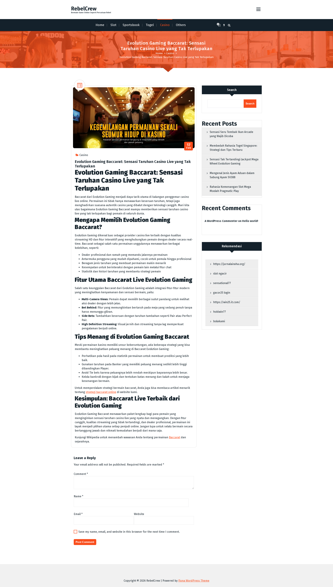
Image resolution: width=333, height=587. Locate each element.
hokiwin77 (219, 311)
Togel (150, 25)
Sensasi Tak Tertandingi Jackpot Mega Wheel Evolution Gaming (234, 161)
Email (78, 514)
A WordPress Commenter (221, 221)
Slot (113, 25)
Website (139, 514)
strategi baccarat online (101, 392)
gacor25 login (221, 292)
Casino (165, 25)
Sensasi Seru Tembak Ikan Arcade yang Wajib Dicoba (231, 134)
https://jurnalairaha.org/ (229, 264)
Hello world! (250, 221)
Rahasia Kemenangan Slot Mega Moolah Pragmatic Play (230, 189)
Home (100, 25)
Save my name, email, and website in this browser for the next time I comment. (129, 531)
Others (181, 25)
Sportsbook (131, 25)
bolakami (219, 321)
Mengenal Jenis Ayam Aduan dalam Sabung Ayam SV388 (232, 175)
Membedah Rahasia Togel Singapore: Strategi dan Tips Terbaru (233, 147)
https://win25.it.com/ (226, 302)
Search (232, 90)
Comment (81, 474)
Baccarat (174, 437)
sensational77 (222, 283)
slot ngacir (220, 273)
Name (78, 496)
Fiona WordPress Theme (193, 580)
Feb (188, 146)
